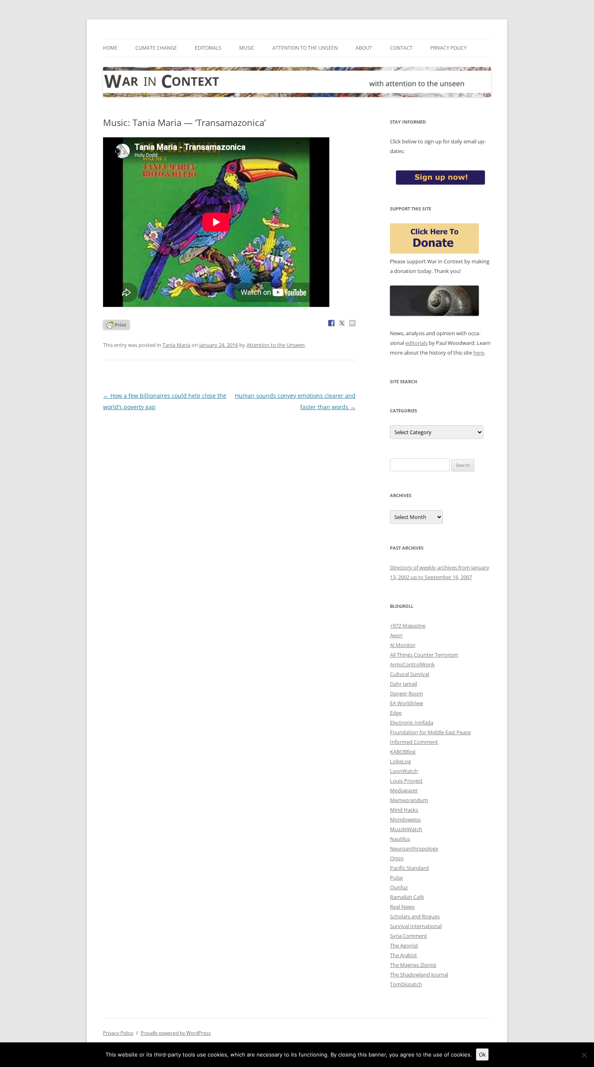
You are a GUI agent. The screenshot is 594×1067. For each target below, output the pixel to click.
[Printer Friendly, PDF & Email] (116, 324)
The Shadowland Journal (419, 974)
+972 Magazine (407, 625)
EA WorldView (406, 703)
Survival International (416, 926)
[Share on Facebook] (331, 323)
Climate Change (156, 47)
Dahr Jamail (403, 683)
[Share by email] (352, 323)
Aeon (396, 635)
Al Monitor (402, 645)
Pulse (396, 877)
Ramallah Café (407, 897)
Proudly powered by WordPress (176, 1032)
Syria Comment (408, 935)
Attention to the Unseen (305, 47)
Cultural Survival (409, 674)
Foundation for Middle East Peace (430, 732)
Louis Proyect (406, 780)
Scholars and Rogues (415, 916)
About (364, 47)
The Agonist (404, 945)
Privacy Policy (448, 47)
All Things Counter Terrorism (424, 654)
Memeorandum (409, 800)
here (478, 352)
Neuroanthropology (414, 848)
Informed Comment (414, 742)
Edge (396, 712)
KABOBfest (403, 751)
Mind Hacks (404, 809)
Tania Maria (176, 345)
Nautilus (400, 838)
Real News (402, 906)
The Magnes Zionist (413, 964)
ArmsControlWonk (412, 664)
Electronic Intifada (411, 722)
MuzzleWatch (406, 829)
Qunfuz (399, 887)
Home (110, 47)
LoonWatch (404, 771)
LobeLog (400, 761)
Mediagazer (404, 790)
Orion (397, 858)
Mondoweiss (405, 819)
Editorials (208, 47)
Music (247, 47)
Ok (482, 1054)
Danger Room (406, 693)
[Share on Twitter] (342, 323)
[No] (584, 1055)
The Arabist (403, 955)
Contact (401, 47)
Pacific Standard (409, 868)
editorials (416, 343)
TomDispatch (406, 984)
